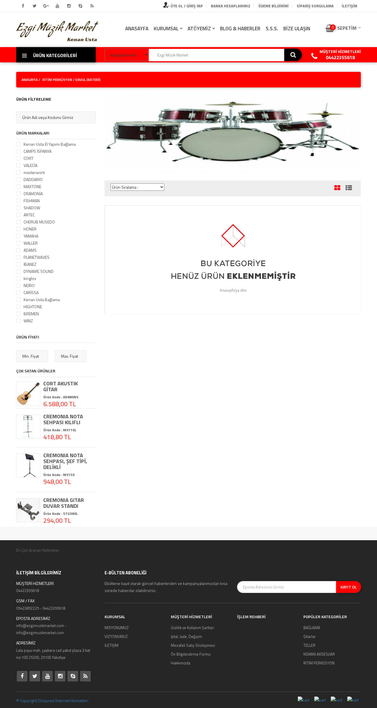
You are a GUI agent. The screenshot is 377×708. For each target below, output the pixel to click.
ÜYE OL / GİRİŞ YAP (186, 6)
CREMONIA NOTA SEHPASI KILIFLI (63, 419)
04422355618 (340, 57)
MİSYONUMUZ (117, 628)
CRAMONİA (33, 193)
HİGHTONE (33, 307)
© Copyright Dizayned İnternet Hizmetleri (52, 700)
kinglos (30, 278)
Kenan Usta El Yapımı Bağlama (50, 144)
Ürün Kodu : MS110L (59, 430)
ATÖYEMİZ (199, 28)
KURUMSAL (166, 28)
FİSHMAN (32, 201)
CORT (28, 158)
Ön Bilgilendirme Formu (191, 654)
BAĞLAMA (311, 628)
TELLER (309, 645)
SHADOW (32, 208)
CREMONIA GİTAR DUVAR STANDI (63, 503)
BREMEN (31, 314)
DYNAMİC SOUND (39, 271)
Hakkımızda (180, 663)
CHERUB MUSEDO (39, 222)
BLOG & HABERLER (240, 28)
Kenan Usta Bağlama (42, 299)
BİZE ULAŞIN (296, 28)
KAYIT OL (348, 587)
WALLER (31, 243)
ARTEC (29, 215)
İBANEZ (30, 264)
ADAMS (30, 250)
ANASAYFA (136, 28)
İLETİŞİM (349, 6)
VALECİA (30, 165)
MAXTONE (32, 186)
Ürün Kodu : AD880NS (60, 397)
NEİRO (29, 285)
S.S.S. (272, 28)
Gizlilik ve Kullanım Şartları (192, 628)
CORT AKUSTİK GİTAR (60, 386)
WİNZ (28, 321)
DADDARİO (33, 179)
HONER (30, 229)
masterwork (34, 172)
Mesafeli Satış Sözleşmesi (193, 645)
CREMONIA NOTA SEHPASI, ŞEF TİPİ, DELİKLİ (65, 461)
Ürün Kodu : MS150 (59, 474)
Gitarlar (309, 636)
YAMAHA (31, 236)
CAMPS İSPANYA (38, 151)
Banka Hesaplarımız (230, 6)
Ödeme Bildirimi (273, 6)
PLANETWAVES (36, 257)
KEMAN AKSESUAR (319, 654)
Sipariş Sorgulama (315, 6)
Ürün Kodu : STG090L (60, 513)
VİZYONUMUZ (116, 636)
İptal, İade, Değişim (186, 636)
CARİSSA (31, 292)
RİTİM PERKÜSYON (57, 79)
